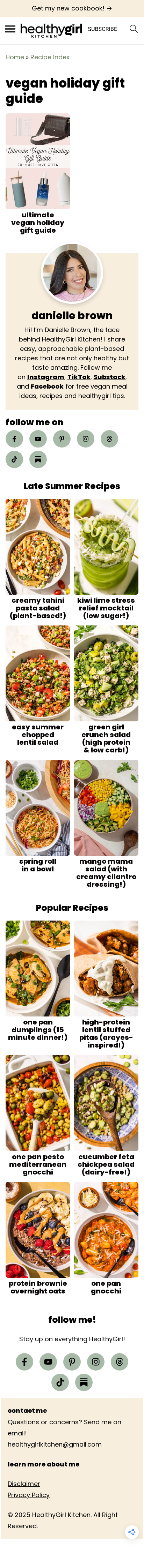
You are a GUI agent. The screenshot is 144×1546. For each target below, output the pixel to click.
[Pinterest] (62, 439)
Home (15, 57)
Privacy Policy (29, 1495)
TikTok (79, 377)
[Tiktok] (14, 459)
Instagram (45, 377)
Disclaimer (24, 1483)
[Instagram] (85, 439)
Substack (109, 377)
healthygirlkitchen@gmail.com (55, 1444)
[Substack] (38, 459)
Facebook (47, 386)
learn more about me (44, 1464)
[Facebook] (14, 439)
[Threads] (109, 439)
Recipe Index (50, 57)
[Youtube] (38, 439)
